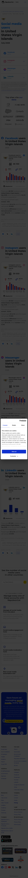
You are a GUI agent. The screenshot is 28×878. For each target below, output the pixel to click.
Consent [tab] (5, 425)
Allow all (14, 451)
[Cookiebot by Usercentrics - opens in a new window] (19, 421)
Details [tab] (14, 425)
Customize (13, 456)
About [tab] (23, 425)
